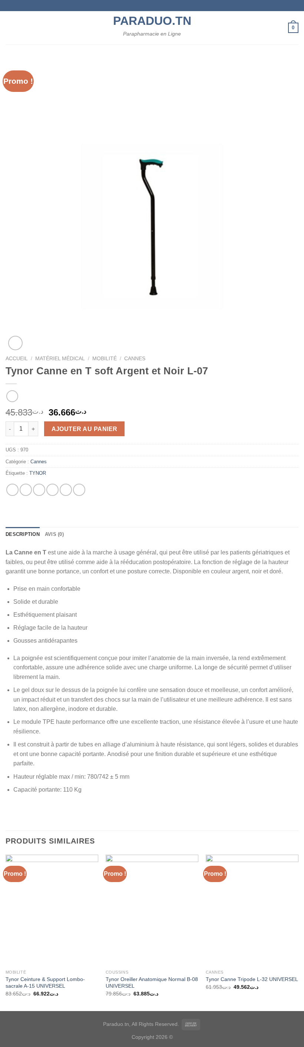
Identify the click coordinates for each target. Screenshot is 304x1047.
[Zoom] (15, 343)
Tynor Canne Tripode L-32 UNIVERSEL (252, 979)
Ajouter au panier (85, 429)
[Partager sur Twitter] (39, 490)
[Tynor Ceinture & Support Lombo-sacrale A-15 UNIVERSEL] (52, 910)
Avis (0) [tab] (54, 534)
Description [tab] (23, 534)
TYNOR (37, 473)
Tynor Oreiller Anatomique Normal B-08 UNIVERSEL (152, 982)
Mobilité (104, 358)
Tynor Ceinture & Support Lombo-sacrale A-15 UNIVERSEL (45, 982)
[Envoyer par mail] (52, 490)
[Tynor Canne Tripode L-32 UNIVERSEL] (252, 910)
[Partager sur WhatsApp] (12, 490)
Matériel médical (60, 358)
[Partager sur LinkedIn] (79, 490)
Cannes (134, 358)
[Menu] (10, 28)
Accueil (17, 358)
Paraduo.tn (152, 21)
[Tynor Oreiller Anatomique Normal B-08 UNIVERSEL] (152, 910)
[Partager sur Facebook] (26, 490)
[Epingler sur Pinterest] (66, 490)
